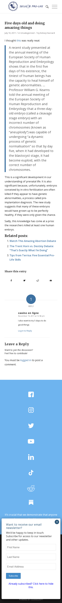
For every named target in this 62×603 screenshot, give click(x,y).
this (19, 40)
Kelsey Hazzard (47, 33)
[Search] (45, 6)
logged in (25, 360)
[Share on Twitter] (24, 280)
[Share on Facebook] (11, 280)
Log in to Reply (25, 330)
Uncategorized (27, 33)
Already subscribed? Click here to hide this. (31, 585)
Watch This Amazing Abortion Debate (33, 241)
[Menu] (53, 6)
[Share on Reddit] (37, 280)
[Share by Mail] (50, 280)
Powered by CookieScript (31, 599)
